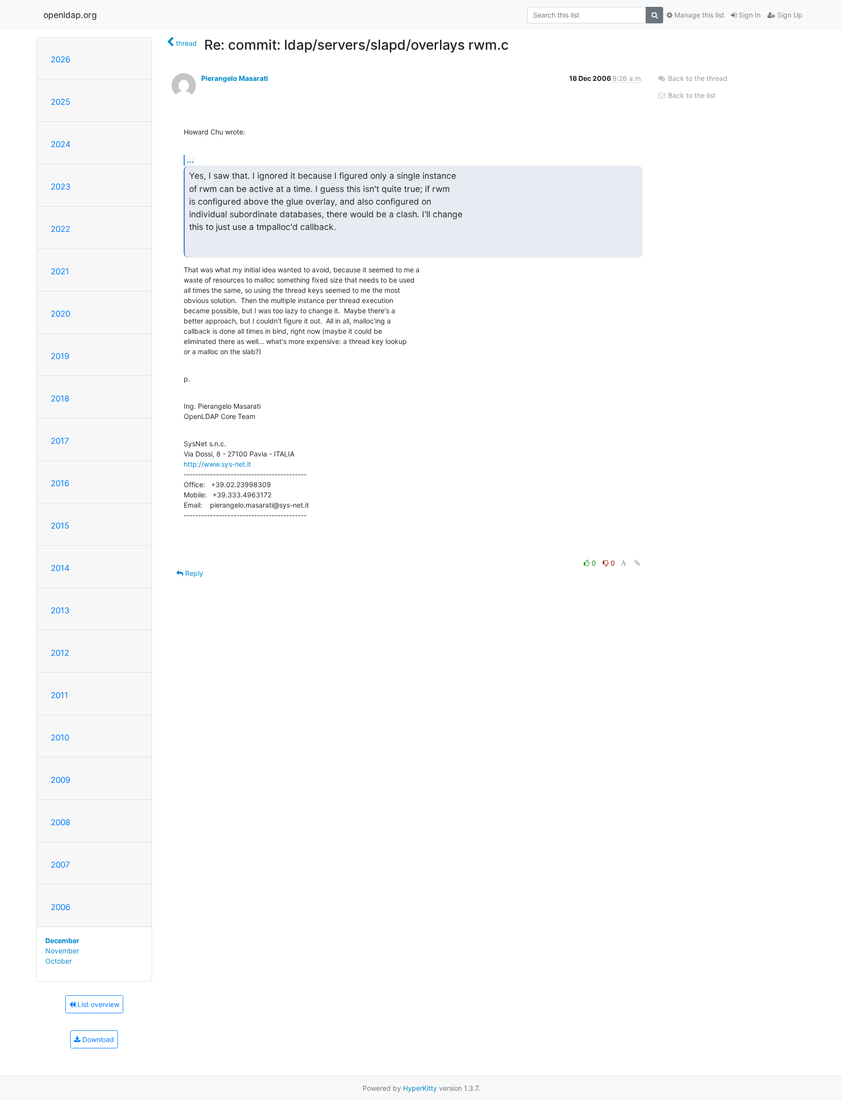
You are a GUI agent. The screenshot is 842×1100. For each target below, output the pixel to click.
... (190, 160)
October (58, 961)
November (62, 951)
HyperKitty (420, 1088)
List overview (97, 1004)
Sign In (749, 15)
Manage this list (698, 15)
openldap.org (70, 15)
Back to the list (690, 95)
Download (97, 1039)
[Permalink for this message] (637, 563)
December (62, 940)
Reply (193, 573)
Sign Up (789, 15)
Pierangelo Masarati (234, 78)
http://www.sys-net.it (217, 464)
